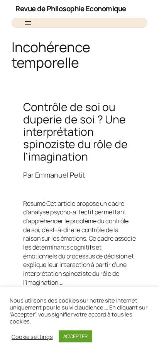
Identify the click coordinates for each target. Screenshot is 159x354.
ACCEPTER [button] (75, 336)
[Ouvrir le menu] (28, 22)
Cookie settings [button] (32, 336)
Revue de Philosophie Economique (70, 8)
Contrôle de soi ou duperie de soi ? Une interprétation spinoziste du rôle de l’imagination (75, 131)
